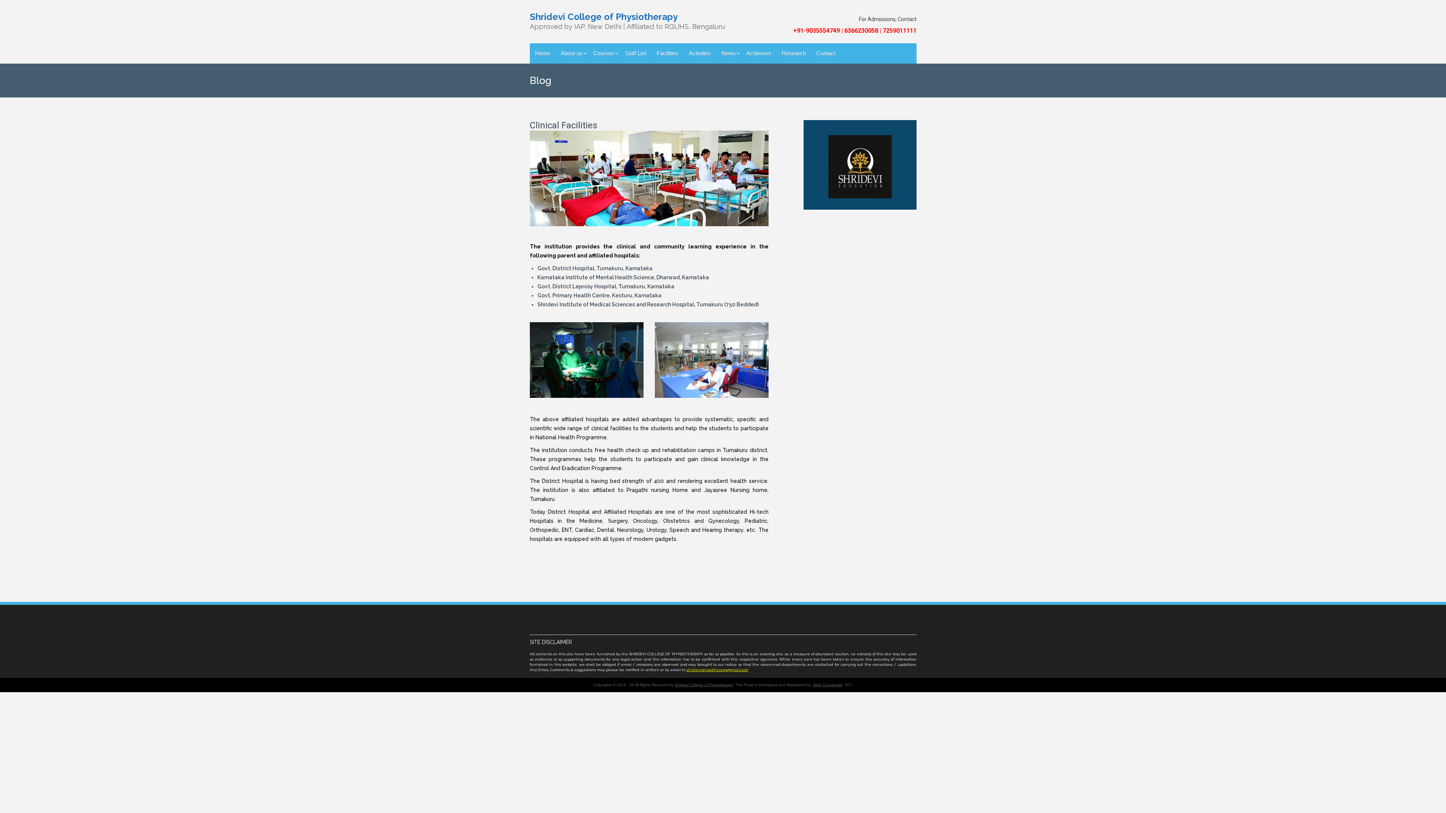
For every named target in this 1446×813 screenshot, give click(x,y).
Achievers (758, 53)
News (728, 53)
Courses (603, 53)
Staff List (635, 53)
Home (542, 53)
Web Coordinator (827, 685)
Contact (826, 53)
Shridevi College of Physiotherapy (704, 685)
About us (572, 53)
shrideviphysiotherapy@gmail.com (717, 670)
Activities (700, 53)
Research (794, 53)
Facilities (667, 53)
